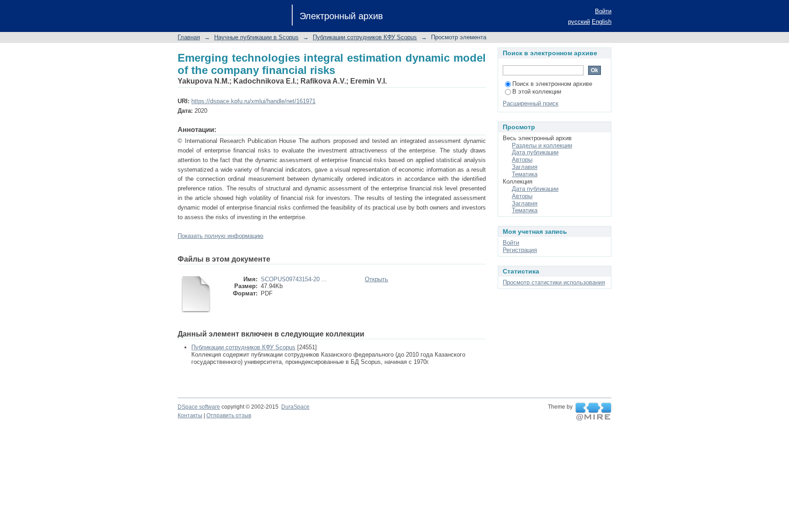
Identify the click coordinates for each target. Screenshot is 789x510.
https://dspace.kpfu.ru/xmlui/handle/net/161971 (253, 101)
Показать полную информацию (220, 235)
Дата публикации (535, 152)
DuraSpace (295, 407)
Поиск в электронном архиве (552, 83)
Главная (189, 37)
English (601, 21)
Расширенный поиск (530, 103)
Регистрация (520, 250)
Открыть (376, 279)
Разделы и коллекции (542, 145)
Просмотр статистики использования (554, 282)
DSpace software (199, 407)
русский (579, 21)
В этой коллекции (536, 91)
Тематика (524, 174)
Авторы (522, 159)
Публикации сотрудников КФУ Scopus (365, 37)
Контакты (190, 415)
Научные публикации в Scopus (256, 37)
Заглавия (524, 166)
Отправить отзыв (228, 415)
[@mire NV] (593, 412)
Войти (603, 11)
